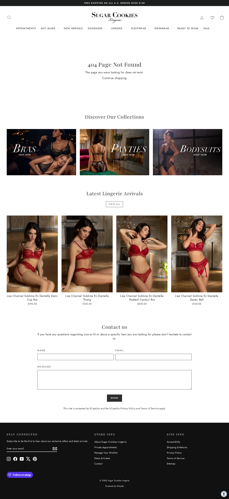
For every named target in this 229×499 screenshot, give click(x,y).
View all (114, 204)
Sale (207, 28)
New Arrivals (73, 28)
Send (114, 398)
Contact (98, 463)
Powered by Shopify (114, 486)
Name (41, 350)
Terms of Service (150, 408)
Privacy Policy (127, 408)
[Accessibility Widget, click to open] (224, 494)
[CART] (222, 17)
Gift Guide (48, 28)
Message (44, 366)
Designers (95, 28)
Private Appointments (105, 447)
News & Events (102, 458)
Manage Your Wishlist (106, 452)
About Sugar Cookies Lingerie (110, 441)
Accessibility (173, 441)
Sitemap (171, 463)
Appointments (26, 28)
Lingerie (117, 28)
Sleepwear (139, 28)
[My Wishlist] (212, 17)
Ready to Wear (188, 28)
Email (119, 350)
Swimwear (162, 28)
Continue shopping (114, 78)
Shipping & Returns (177, 447)
